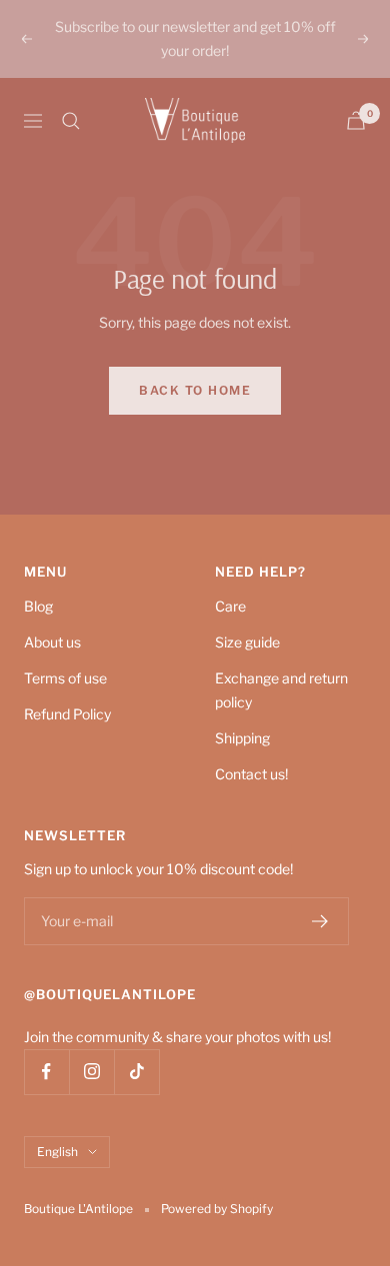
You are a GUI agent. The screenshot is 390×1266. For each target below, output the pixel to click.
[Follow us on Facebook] (46, 1071)
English (57, 1151)
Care (230, 606)
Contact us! (251, 773)
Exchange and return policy (281, 689)
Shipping (242, 737)
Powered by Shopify (217, 1208)
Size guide (247, 641)
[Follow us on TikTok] (136, 1071)
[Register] (320, 921)
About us (52, 641)
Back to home (195, 390)
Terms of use (65, 677)
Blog (38, 606)
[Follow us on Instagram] (91, 1071)
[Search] (71, 121)
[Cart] (356, 120)
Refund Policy (67, 713)
